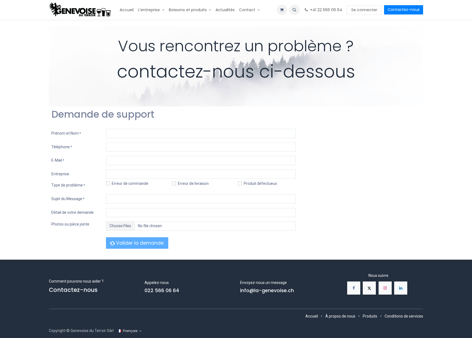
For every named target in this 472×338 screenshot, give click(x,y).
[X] (369, 288)
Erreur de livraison (193, 183)
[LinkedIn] (400, 288)
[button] (294, 10)
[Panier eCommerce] (282, 10)
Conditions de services (404, 316)
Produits (370, 316)
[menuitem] (126, 10)
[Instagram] (385, 288)
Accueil (311, 316)
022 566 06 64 (161, 290)
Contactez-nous (404, 9)
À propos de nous (340, 316)
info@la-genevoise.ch (267, 290)
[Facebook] (353, 288)
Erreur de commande (130, 183)
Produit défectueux (260, 183)
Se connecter (364, 10)
